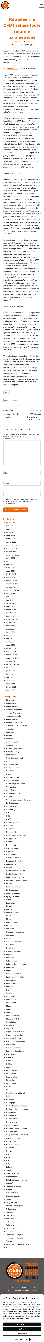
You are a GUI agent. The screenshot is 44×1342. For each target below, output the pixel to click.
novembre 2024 (12, 584)
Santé (8, 1170)
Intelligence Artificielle (15, 977)
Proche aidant (11, 1077)
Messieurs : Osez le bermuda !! (11, 414)
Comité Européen (13, 777)
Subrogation (11, 1209)
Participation (11, 1054)
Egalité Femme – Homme (16, 871)
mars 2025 (10, 571)
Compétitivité (11, 790)
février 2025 (11, 574)
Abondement (11, 703)
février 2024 (11, 610)
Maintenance (11, 1000)
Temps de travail (12, 1228)
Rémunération (11, 1122)
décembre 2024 (12, 581)
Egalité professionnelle (15, 877)
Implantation (11, 954)
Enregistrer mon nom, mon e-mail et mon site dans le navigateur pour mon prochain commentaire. (21, 502)
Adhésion (10, 732)
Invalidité (9, 987)
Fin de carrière (12, 922)
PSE (8, 1087)
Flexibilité (10, 929)
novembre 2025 (12, 548)
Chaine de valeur (13, 764)
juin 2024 (9, 597)
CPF (8, 813)
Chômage (10, 771)
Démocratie (10, 829)
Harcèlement (11, 948)
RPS (8, 1157)
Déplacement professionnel (17, 835)
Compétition (11, 787)
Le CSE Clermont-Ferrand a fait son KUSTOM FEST (34, 415)
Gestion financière (13, 942)
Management (11, 1003)
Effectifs (9, 868)
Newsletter (10, 1025)
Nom (6, 473)
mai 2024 (9, 600)
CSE (8, 816)
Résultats (10, 1148)
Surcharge (10, 1215)
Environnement (12, 890)
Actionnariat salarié (14, 723)
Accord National (12, 719)
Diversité (9, 851)
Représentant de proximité (16, 1128)
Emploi (9, 884)
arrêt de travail (12, 742)
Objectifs (9, 1029)
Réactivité (10, 1099)
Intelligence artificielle (14, 974)
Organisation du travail (15, 1032)
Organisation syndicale (15, 1035)
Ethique (9, 906)
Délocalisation (11, 826)
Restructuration (12, 1145)
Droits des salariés (13, 858)
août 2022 (10, 668)
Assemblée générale (14, 745)
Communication (12, 781)
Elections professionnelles (16, 880)
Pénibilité (9, 1061)
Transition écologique (14, 1235)
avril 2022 (10, 681)
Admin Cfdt (18, 45)
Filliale (8, 919)
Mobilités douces (13, 1016)
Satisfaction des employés (16, 1180)
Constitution (11, 806)
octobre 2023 (11, 623)
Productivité (11, 1083)
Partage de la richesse (15, 1051)
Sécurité (9, 1183)
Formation (10, 935)
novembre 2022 (12, 658)
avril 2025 (10, 568)
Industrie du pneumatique (16, 964)
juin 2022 (9, 674)
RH (7, 1154)
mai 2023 (9, 639)
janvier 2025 (11, 577)
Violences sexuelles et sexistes (18, 1244)
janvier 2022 (11, 690)
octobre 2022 (11, 661)
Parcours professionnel (15, 1041)
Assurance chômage (14, 748)
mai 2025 (9, 565)
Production (10, 1080)
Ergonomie (10, 903)
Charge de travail (13, 768)
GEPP (8, 938)
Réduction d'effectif (13, 1116)
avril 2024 (10, 603)
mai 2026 (9, 529)
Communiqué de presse (15, 784)
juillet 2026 (10, 523)
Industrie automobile (14, 961)
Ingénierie (10, 971)
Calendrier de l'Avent (14, 758)
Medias (9, 1013)
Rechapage (10, 1103)
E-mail (7, 483)
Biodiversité (11, 755)
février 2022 (11, 687)
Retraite (14, 400)
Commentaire (9, 439)
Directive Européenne (14, 845)
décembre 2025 (12, 545)
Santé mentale (12, 1177)
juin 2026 (9, 526)
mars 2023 (10, 645)
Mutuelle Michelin (13, 1019)
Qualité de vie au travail (15, 1093)
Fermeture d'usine (13, 913)
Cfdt (27, 41)
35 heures (10, 700)
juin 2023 (9, 635)
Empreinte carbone (13, 887)
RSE (8, 1164)
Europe (9, 909)
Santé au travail (12, 1174)
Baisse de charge (13, 752)
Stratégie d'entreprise (14, 1206)
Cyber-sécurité (12, 822)
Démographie (11, 832)
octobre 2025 (11, 552)
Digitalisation (11, 842)
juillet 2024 (10, 594)
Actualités (19, 41)
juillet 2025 (10, 558)
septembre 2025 (12, 555)
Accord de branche (13, 716)
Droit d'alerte (11, 855)
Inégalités (10, 967)
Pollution (9, 1067)
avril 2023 (10, 642)
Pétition (9, 1064)
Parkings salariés (13, 1048)
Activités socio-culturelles (16, 726)
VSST (8, 1248)
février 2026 (11, 539)
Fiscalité (9, 926)
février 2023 (11, 648)
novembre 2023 (12, 619)
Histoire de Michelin (14, 951)
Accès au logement (13, 707)
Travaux (9, 1241)
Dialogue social (12, 839)
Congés (9, 797)
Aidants (9, 735)
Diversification (12, 848)
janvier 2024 (11, 613)
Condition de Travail (14, 794)
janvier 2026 (11, 542)
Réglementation (12, 1119)
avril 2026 (10, 532)
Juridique (9, 993)
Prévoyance (11, 1074)
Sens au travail (12, 1193)
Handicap (10, 945)
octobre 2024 (11, 587)
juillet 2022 (10, 671)
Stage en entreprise (14, 1203)
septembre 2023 (12, 626)
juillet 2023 (10, 632)
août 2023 (10, 629)
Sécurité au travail (13, 1186)
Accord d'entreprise (14, 710)
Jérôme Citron (12, 69)
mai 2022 (9, 677)
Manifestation (11, 1009)
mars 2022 (10, 684)
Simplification (11, 1199)
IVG (7, 990)
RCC (8, 1096)
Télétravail (10, 1222)
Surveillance (11, 1219)
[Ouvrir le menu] (41, 5)
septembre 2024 (12, 590)
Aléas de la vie (12, 739)
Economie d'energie (14, 861)
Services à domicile (14, 1196)
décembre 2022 (12, 655)
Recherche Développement (17, 1109)
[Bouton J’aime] (5, 392)
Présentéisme (11, 1071)
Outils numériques (13, 1038)
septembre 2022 (12, 664)
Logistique (10, 996)
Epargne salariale (13, 893)
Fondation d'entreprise (15, 932)
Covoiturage (11, 810)
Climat (8, 774)
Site (5, 494)
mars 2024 (10, 606)
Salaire (9, 1167)
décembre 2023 (12, 616)
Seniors (9, 1190)
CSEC (8, 819)
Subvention (10, 1212)
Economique (11, 864)
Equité (8, 900)
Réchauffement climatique (16, 1106)
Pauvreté (9, 1058)
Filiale (8, 916)
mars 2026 (10, 536)
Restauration (11, 1141)
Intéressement (12, 980)
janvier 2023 (11, 652)
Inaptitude (10, 958)
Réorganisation (12, 1125)
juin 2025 (9, 561)
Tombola (9, 1232)
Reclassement (12, 1112)
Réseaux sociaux (13, 1132)
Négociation (11, 1022)
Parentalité (10, 1045)
